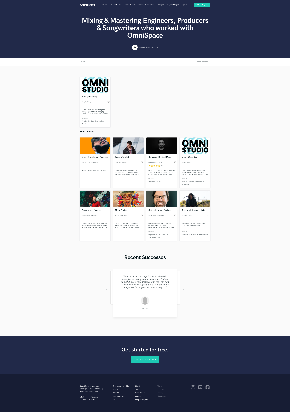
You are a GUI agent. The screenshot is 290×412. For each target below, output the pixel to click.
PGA (160, 182)
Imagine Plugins (173, 5)
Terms (159, 386)
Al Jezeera (151, 182)
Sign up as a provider (121, 386)
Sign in (184, 5)
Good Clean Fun (163, 235)
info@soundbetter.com (89, 397)
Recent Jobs (116, 5)
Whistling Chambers (88, 121)
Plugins (161, 5)
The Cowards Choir (154, 237)
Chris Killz (185, 235)
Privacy (160, 393)
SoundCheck (150, 5)
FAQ (114, 400)
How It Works (129, 5)
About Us (116, 393)
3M (157, 182)
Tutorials (160, 389)
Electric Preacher (202, 235)
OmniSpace (85, 124)
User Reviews (118, 396)
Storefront (139, 386)
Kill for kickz (192, 235)
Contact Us (161, 396)
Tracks (140, 5)
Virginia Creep (152, 235)
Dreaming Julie (99, 121)
